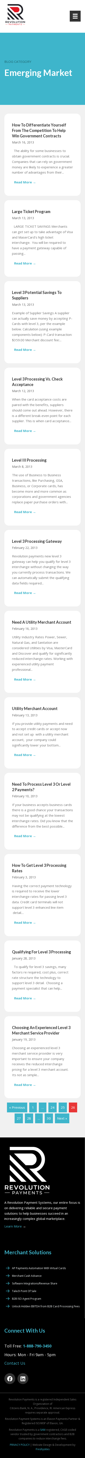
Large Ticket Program (31, 211)
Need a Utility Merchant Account (41, 622)
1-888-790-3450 (37, 1346)
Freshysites (42, 1449)
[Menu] (75, 16)
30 (49, 1118)
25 (63, 1107)
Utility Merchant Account (35, 708)
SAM (42, 1430)
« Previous (17, 1107)
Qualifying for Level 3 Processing (41, 951)
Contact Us (14, 1363)
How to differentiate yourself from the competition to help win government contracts (39, 130)
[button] (9, 1378)
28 (29, 1118)
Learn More (15, 1226)
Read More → (26, 182)
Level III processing (29, 460)
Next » (62, 1118)
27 (19, 1118)
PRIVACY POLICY (20, 1445)
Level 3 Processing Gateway (37, 541)
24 (52, 1107)
